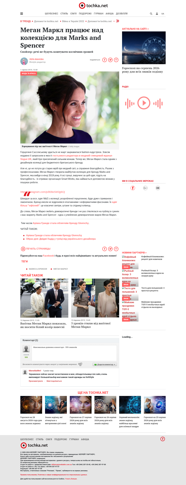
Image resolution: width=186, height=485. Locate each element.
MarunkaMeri (35, 370)
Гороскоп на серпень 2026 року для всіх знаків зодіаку (142, 69)
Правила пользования (28, 475)
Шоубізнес (51, 13)
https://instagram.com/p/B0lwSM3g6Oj (42, 191)
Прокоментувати (36, 381)
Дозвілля (122, 13)
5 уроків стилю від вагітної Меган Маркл (91, 325)
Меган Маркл (60, 269)
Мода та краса (29, 73)
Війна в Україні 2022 (73, 21)
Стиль (64, 13)
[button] (157, 13)
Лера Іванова (36, 59)
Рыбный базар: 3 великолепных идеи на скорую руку (152, 273)
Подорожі (85, 13)
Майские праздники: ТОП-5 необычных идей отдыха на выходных (153, 304)
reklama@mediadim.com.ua (61, 465)
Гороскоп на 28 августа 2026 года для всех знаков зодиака (31, 420)
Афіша (110, 13)
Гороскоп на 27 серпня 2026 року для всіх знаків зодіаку (81, 420)
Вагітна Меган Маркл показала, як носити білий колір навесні (43, 325)
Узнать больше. (71, 479)
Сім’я (73, 13)
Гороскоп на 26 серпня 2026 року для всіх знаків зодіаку (105, 420)
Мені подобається (54, 381)
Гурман (98, 13)
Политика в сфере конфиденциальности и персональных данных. (62, 475)
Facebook (48, 256)
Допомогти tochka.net (46, 21)
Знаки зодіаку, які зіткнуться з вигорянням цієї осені (55, 420)
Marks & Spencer (38, 269)
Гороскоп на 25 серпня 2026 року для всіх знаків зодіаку (155, 420)
